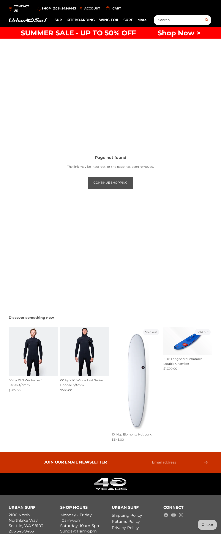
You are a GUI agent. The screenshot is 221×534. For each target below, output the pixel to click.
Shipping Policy (127, 515)
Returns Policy (126, 521)
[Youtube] (173, 515)
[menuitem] (142, 20)
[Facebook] (166, 515)
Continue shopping (110, 183)
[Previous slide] (12, 351)
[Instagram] (181, 515)
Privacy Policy (125, 527)
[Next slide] (54, 351)
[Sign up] (205, 462)
